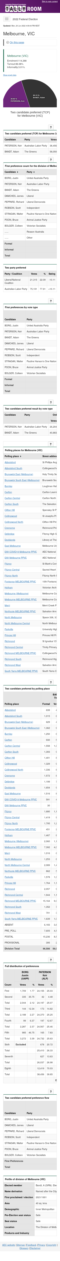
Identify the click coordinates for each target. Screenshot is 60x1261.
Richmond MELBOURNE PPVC (20, 653)
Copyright (51, 1244)
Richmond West (13, 665)
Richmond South (13, 659)
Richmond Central (14, 647)
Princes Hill (10, 635)
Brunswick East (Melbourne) (19, 474)
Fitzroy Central (12, 569)
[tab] (30, 42)
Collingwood (11, 516)
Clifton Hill (10, 510)
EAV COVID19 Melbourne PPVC (21, 551)
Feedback (31, 1244)
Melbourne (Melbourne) (17, 593)
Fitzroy (8, 563)
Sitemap (20, 1244)
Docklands (10, 539)
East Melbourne (13, 545)
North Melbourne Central (17, 623)
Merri (7, 605)
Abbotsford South (13, 468)
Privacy (41, 1244)
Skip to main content (50, 1)
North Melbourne (13, 617)
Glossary (24, 1248)
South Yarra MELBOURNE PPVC (21, 671)
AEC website (8, 1244)
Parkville (9, 629)
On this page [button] (17, 42)
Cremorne (10, 527)
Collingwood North (14, 521)
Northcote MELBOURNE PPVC (20, 611)
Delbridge (9, 533)
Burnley (8, 486)
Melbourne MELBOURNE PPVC (21, 599)
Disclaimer (35, 1248)
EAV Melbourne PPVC (16, 557)
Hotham (9, 587)
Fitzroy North (11, 575)
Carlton (8, 492)
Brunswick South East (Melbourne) (22, 480)
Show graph (9, 75)
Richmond (10, 641)
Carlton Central (12, 498)
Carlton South (12, 504)
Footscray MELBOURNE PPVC (20, 581)
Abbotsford (10, 462)
